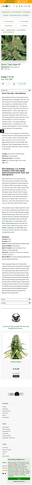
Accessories (25, 15)
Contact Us (4, 451)
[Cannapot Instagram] (3, 473)
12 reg (8, 69)
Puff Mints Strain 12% (9, 2)
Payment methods (6, 411)
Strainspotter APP (6, 431)
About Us (4, 406)
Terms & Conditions (6, 435)
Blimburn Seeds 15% (22, 2)
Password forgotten (6, 449)
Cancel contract (5, 456)
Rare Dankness (21, 30)
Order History (5, 447)
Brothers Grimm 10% (22, 1)
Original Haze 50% (10, 1)
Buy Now (21, 83)
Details (4, 299)
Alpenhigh (4, 465)
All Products (5, 413)
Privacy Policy (5, 433)
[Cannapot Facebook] (5, 473)
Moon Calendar (5, 417)
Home (2, 30)
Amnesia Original (16, 362)
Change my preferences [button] (19, 481)
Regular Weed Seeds (15, 15)
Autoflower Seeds (16, 12)
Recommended (5, 427)
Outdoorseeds (26, 12)
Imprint (4, 415)
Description (5, 90)
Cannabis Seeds (6, 12)
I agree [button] (19, 478)
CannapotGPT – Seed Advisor (8, 437)
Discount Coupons (6, 429)
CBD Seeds (6, 15)
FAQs (3, 453)
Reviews (4, 303)
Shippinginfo (5, 408)
